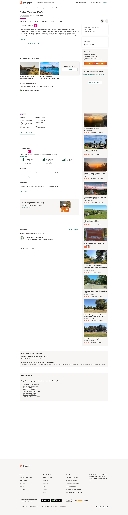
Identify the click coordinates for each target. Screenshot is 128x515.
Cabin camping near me (72, 483)
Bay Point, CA (45, 8)
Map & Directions (34, 21)
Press (44, 486)
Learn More (23, 156)
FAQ (60, 21)
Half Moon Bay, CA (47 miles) (31, 397)
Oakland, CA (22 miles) (30, 395)
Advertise (45, 480)
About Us (45, 483)
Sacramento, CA (97, 60)
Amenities (45, 21)
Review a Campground (26, 477)
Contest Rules (45, 506)
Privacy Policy (54, 506)
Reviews (53, 21)
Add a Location (23, 480)
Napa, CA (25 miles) (29, 389)
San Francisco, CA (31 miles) (31, 386)
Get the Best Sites (81, 2)
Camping (32, 8)
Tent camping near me (72, 477)
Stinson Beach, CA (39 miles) (31, 391)
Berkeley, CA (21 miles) (29, 393)
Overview (23, 21)
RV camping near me (71, 480)
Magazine (22, 489)
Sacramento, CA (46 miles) (31, 384)
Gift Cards (22, 483)
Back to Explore (24, 8)
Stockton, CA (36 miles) (30, 388)
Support (45, 492)
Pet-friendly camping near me (74, 492)
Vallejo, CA (94, 54)
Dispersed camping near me (73, 489)
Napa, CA (94, 56)
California (38, 8)
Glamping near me (71, 486)
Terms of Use (63, 506)
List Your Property (95, 2)
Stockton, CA (95, 58)
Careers (45, 489)
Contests (22, 486)
